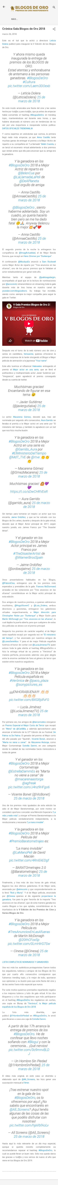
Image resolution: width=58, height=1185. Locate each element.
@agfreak (29, 783)
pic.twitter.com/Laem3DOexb (29, 86)
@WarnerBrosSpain (29, 557)
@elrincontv (21, 889)
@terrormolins (39, 722)
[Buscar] (54, 7)
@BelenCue (26, 173)
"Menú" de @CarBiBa (16, 729)
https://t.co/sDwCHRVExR (29, 492)
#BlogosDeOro (37, 78)
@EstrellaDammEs (21, 771)
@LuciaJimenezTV (41, 645)
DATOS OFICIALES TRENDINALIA (17, 128)
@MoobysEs (24, 261)
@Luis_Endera (40, 605)
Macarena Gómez (22, 417)
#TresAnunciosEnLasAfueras (29, 932)
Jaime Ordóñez (18, 517)
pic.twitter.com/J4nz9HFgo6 (29, 787)
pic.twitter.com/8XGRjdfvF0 (29, 700)
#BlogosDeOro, (40, 1015)
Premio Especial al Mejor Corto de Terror (24, 725)
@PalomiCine (8, 583)
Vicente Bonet (38, 739)
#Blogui (32, 1042)
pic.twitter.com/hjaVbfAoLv (29, 1125)
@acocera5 (11, 284)
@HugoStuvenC (22, 605)
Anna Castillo (43, 137)
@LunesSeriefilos (10, 641)
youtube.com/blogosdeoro (14, 291)
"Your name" (41, 360)
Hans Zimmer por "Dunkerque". (38, 256)
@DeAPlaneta (29, 181)
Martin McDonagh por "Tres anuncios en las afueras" (27, 619)
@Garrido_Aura (26, 449)
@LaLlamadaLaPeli (26, 177)
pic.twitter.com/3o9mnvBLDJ (29, 1052)
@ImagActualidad (27, 253)
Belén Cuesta (47, 144)
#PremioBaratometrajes (26, 841)
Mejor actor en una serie (26, 369)
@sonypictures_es (29, 685)
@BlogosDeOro (23, 207)
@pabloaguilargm (47, 277)
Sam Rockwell (49, 261)
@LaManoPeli (22, 852)
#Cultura (29, 82)
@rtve (35, 457)
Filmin (26, 1082)
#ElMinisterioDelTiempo (29, 453)
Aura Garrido (47, 420)
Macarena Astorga (40, 742)
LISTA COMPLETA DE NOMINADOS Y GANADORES (25, 962)
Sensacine (28, 354)
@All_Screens (28, 1079)
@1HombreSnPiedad (19, 1015)
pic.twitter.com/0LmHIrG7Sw (29, 944)
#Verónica (17, 681)
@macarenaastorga (29, 779)
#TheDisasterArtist (27, 554)
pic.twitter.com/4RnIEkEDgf (29, 860)
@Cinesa (11, 896)
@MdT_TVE (17, 457)
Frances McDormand (46, 586)
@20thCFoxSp (29, 940)
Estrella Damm (30, 745)
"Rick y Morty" (16, 892)
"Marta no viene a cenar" (14, 742)
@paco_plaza (38, 681)
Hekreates (37, 366)
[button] (54, 29)
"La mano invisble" (35, 822)
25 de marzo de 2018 (31, 99)
